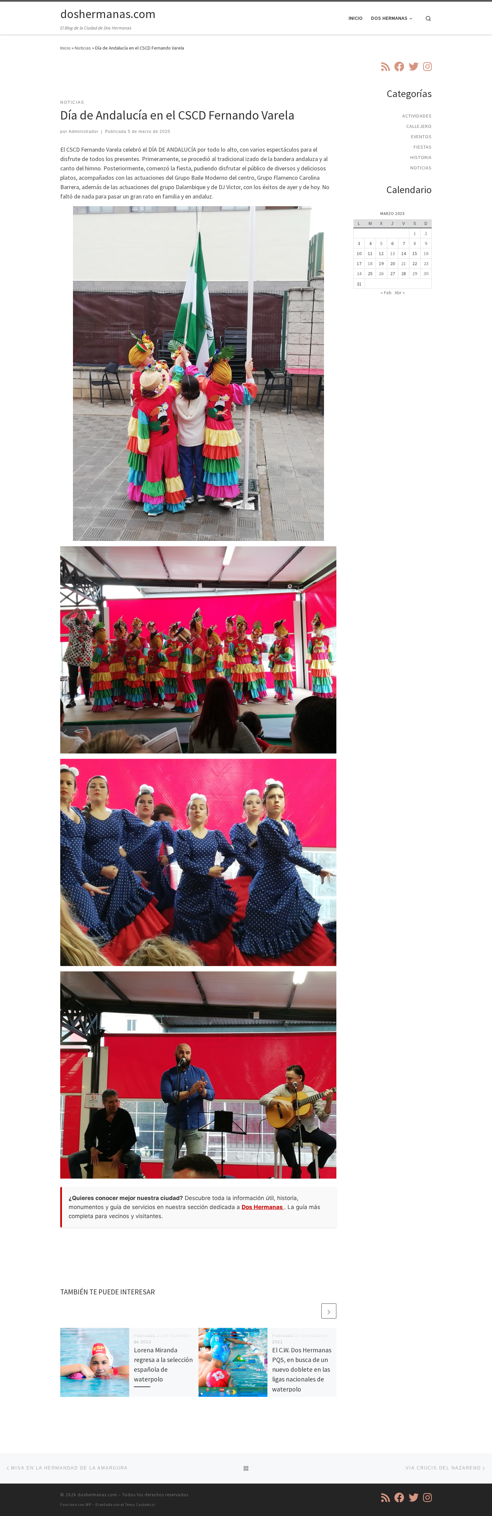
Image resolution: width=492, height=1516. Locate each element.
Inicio (65, 48)
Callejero (419, 126)
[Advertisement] (198, 79)
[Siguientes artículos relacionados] (328, 1311)
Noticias (83, 48)
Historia (421, 157)
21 (403, 263)
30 (426, 273)
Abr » (400, 293)
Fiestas (423, 147)
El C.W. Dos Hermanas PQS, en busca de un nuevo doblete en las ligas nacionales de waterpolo (301, 1369)
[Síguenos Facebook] (399, 67)
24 (359, 273)
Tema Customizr (140, 1504)
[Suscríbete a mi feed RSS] (385, 67)
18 (370, 263)
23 (426, 263)
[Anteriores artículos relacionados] (312, 1311)
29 (414, 273)
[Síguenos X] (414, 67)
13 (392, 253)
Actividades (417, 116)
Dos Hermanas (263, 1207)
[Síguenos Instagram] (427, 67)
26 (381, 273)
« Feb (386, 293)
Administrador (83, 131)
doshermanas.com (97, 1495)
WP (88, 1504)
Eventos (421, 137)
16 (426, 253)
